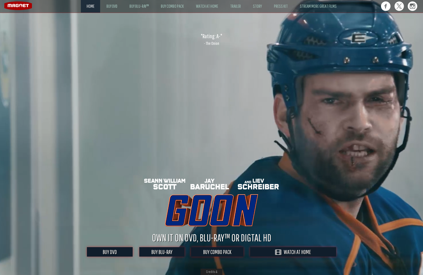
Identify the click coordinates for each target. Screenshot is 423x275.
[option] (211, 39)
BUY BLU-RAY (161, 252)
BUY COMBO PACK (217, 252)
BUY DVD (110, 252)
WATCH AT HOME (296, 252)
